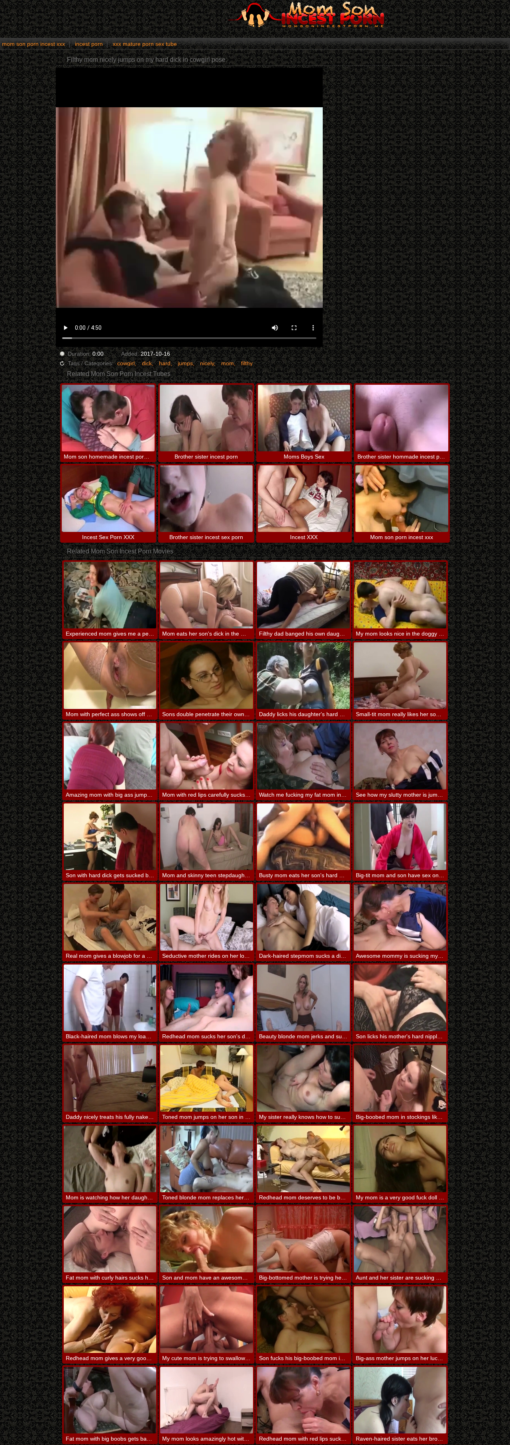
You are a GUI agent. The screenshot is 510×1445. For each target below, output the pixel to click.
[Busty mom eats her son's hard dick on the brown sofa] (303, 836)
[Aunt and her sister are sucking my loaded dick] (400, 1239)
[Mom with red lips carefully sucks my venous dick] (206, 756)
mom (227, 363)
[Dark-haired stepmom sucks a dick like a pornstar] (303, 917)
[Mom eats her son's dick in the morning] (206, 595)
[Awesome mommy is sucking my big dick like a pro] (400, 917)
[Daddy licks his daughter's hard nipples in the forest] (303, 675)
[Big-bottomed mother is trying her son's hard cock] (303, 1239)
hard (165, 363)
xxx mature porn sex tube (145, 44)
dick (147, 363)
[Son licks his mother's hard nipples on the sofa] (400, 998)
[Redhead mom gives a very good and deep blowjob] (110, 1319)
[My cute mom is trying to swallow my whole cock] (206, 1319)
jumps (185, 363)
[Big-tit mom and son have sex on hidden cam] (400, 836)
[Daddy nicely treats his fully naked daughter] (110, 1078)
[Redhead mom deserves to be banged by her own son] (303, 1159)
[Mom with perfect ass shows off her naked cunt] (110, 675)
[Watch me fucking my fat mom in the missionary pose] (303, 756)
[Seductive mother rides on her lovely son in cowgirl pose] (206, 917)
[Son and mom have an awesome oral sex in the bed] (206, 1239)
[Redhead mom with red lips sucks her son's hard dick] (303, 1400)
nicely (207, 363)
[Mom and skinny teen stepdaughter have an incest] (206, 836)
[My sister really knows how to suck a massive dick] (303, 1078)
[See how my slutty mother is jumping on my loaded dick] (400, 756)
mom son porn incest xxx (33, 44)
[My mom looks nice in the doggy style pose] (400, 595)
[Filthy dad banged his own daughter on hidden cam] (303, 595)
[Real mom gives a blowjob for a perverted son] (110, 917)
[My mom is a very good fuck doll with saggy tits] (400, 1159)
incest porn (89, 44)
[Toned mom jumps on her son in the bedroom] (206, 1078)
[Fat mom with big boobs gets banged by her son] (110, 1400)
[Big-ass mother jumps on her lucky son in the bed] (400, 1319)
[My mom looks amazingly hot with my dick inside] (206, 1400)
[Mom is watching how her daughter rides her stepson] (110, 1159)
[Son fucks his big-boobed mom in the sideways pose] (303, 1319)
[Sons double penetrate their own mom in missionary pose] (206, 675)
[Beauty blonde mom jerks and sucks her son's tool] (303, 998)
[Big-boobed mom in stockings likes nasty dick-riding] (400, 1078)
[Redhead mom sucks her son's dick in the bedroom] (206, 998)
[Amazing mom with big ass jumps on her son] (110, 756)
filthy (247, 363)
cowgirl (126, 363)
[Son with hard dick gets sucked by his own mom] (110, 836)
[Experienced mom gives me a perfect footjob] (110, 595)
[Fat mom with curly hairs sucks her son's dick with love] (110, 1239)
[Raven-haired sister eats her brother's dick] (400, 1400)
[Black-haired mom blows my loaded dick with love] (110, 998)
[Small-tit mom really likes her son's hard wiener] (400, 675)
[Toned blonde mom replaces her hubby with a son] (206, 1159)
